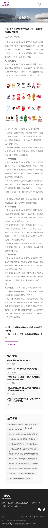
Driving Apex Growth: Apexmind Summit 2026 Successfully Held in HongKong (22, 426)
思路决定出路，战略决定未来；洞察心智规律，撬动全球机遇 (23, 470)
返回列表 (11, 344)
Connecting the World (16, 429)
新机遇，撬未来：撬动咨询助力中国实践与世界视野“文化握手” (23, 455)
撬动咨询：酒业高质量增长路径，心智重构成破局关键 (23, 465)
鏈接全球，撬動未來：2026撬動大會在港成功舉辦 (23, 436)
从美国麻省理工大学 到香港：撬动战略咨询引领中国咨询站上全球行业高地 (23, 460)
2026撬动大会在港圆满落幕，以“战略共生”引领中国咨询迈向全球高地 (23, 441)
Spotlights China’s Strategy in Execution (22, 473)
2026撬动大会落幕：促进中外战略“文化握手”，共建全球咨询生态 (22, 451)
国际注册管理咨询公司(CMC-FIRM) (24, 524)
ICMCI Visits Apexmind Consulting (20, 478)
